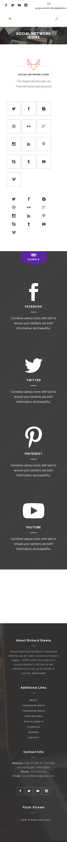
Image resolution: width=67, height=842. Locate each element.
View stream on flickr (36, 820)
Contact (33, 738)
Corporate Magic (33, 705)
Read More (39, 673)
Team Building (33, 716)
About (33, 700)
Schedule (33, 727)
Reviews (33, 732)
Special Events (34, 722)
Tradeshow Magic (33, 711)
